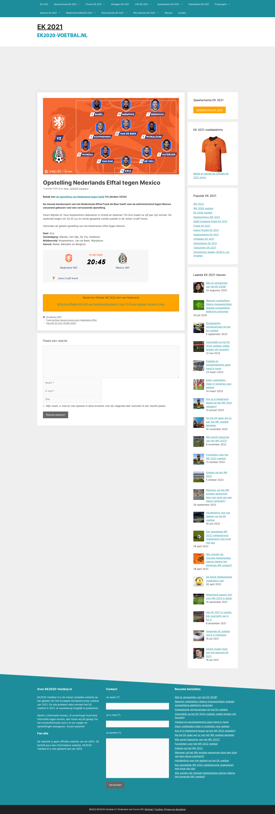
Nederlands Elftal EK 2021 (79, 12)
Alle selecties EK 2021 (144, 12)
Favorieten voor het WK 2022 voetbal (196, 743)
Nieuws (168, 12)
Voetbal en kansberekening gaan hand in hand (202, 722)
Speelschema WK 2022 (206, 217)
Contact (182, 12)
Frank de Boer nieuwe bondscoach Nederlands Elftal (71, 320)
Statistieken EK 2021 (198, 4)
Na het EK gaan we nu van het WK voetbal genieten (204, 735)
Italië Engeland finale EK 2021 (210, 221)
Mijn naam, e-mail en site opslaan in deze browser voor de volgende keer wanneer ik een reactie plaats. (106, 405)
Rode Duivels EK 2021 (113, 12)
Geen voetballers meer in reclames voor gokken (202, 726)
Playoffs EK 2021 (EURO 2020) (61, 323)
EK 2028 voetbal (202, 212)
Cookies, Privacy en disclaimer (170, 809)
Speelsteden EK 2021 (168, 4)
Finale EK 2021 (201, 225)
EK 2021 (44, 4)
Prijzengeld (220, 4)
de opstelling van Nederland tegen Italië (80, 196)
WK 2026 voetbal (203, 208)
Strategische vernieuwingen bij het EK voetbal (201, 709)
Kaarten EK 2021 (48, 12)
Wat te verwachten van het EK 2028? (196, 697)
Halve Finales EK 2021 (206, 230)
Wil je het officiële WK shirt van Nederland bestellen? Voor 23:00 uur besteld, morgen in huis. (111, 304)
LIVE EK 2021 (141, 4)
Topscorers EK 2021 (204, 247)
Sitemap (149, 809)
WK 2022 (198, 204)
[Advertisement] (137, 68)
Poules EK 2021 (94, 4)
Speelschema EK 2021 (65, 4)
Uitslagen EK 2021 (120, 4)
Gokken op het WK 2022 (189, 748)
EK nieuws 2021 (54, 317)
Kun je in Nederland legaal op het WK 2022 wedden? (205, 730)
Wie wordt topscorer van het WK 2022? (197, 739)
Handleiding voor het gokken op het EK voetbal (202, 760)
